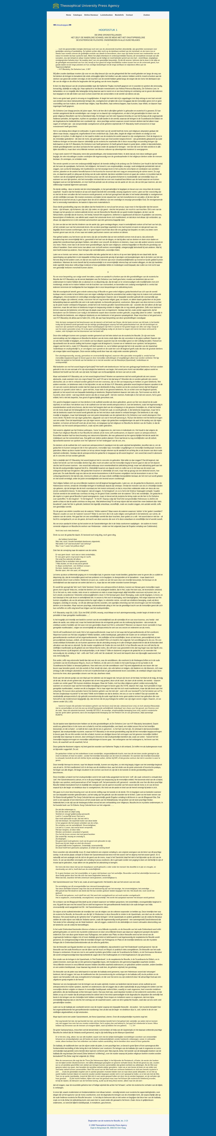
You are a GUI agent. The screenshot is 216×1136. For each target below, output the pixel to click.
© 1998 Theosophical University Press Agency (108, 1125)
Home (68, 15)
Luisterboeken (106, 15)
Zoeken (147, 15)
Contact (129, 15)
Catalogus (77, 15)
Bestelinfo (119, 15)
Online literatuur (91, 15)
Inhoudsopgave (62, 25)
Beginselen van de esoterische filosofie (104, 1121)
